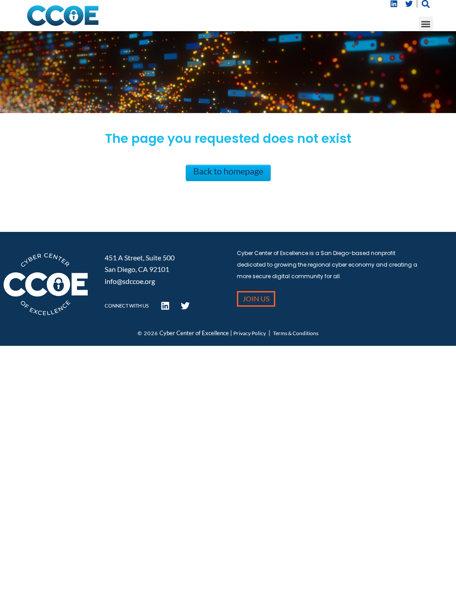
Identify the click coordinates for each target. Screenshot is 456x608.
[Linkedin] (394, 4)
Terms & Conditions (295, 333)
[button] (426, 23)
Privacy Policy (249, 333)
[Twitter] (409, 4)
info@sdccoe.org (130, 281)
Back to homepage (228, 171)
